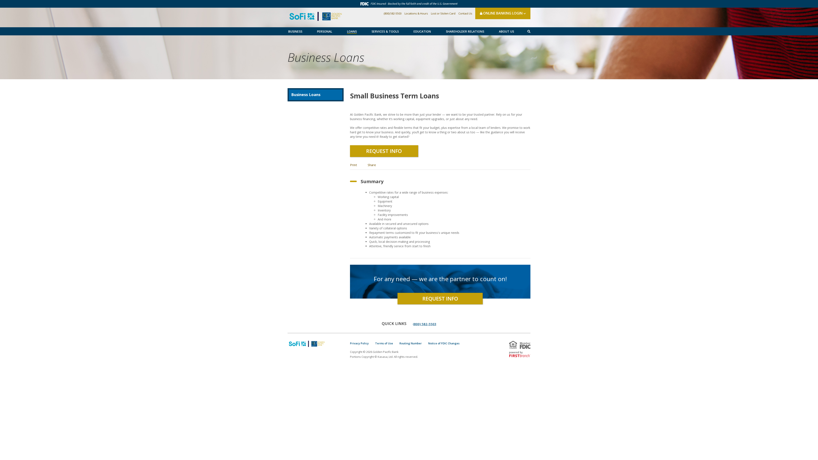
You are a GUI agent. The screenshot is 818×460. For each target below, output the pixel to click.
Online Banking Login (502, 13)
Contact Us (465, 13)
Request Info (384, 150)
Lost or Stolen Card (443, 13)
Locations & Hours (416, 13)
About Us (506, 31)
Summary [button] (372, 181)
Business (295, 31)
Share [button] (372, 165)
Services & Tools (385, 31)
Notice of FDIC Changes (443, 343)
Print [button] (353, 165)
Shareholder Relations (465, 31)
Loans (352, 31)
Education (422, 31)
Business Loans (326, 57)
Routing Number (410, 343)
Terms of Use (384, 343)
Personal (324, 31)
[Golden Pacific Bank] (316, 16)
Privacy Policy (359, 343)
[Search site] (528, 31)
